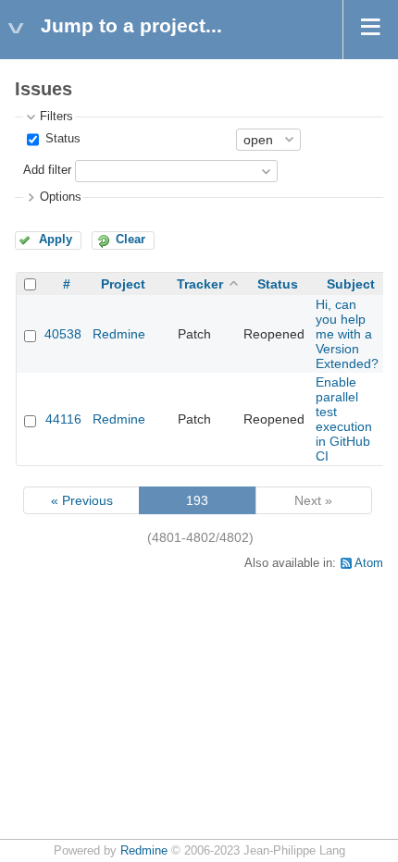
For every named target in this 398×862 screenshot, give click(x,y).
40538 (62, 333)
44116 (63, 419)
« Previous (82, 500)
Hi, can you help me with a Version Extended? (347, 334)
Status (61, 138)
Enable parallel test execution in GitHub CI (344, 419)
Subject (351, 284)
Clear (130, 239)
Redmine (119, 333)
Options (60, 197)
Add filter (47, 170)
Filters (56, 116)
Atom (368, 563)
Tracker (200, 284)
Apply (55, 239)
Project (123, 284)
